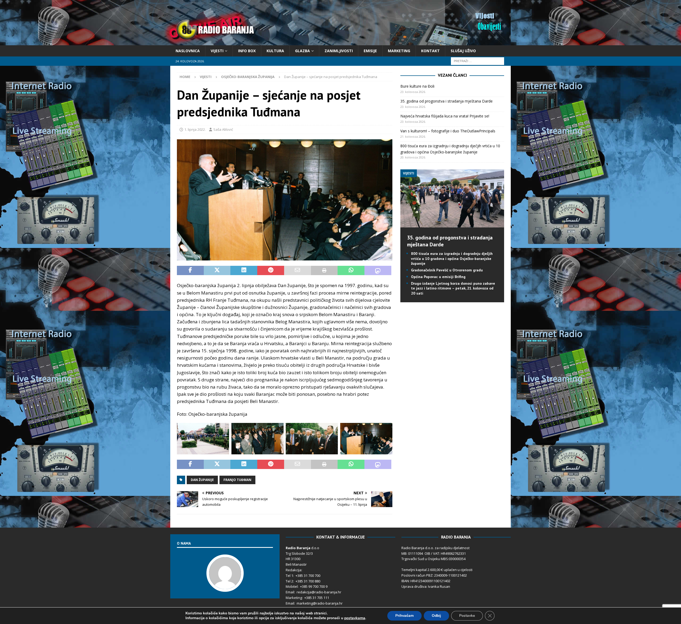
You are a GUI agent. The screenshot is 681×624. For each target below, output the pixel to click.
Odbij (436, 615)
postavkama (354, 618)
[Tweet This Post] (217, 270)
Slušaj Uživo (463, 50)
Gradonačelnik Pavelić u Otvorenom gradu (447, 270)
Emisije (370, 50)
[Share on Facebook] (190, 270)
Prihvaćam (404, 615)
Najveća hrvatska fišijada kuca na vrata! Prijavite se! (444, 116)
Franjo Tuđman (237, 480)
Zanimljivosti (339, 50)
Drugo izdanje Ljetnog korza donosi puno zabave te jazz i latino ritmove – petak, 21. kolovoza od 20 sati (453, 288)
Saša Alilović (223, 129)
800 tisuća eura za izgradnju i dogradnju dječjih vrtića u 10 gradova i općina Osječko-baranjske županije (452, 258)
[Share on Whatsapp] (351, 270)
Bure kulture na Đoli (417, 86)
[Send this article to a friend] (297, 270)
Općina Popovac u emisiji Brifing (438, 276)
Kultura (275, 50)
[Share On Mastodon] (377, 270)
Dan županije (202, 480)
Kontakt (430, 50)
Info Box (247, 50)
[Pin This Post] (270, 270)
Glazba (302, 50)
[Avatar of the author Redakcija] (225, 586)
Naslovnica (188, 50)
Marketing (399, 50)
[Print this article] (324, 270)
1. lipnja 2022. (195, 129)
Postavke (467, 615)
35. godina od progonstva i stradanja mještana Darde (446, 101)
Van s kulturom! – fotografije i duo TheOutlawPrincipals (447, 130)
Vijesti (217, 50)
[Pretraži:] (477, 60)
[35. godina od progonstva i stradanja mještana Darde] (452, 224)
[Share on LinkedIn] (243, 270)
